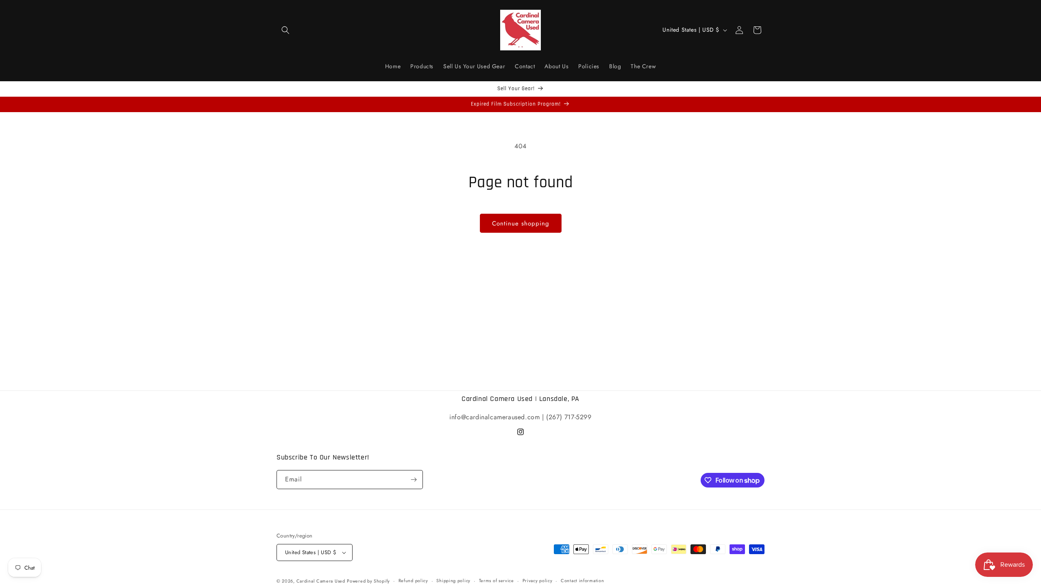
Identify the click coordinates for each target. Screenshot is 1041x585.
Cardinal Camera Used (320, 581)
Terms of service (496, 580)
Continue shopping (520, 223)
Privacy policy (538, 580)
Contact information (582, 580)
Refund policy (413, 580)
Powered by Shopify (368, 581)
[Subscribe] (413, 479)
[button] (285, 30)
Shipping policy (453, 580)
